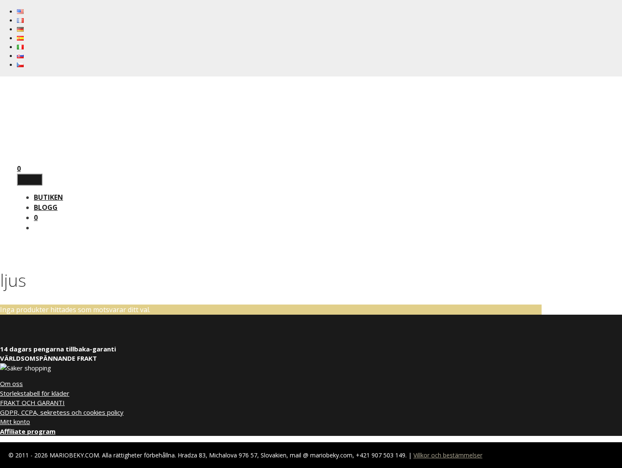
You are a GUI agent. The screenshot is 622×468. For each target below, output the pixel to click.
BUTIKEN (48, 197)
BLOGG (46, 207)
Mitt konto (15, 421)
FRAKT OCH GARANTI (32, 402)
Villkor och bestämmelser (447, 455)
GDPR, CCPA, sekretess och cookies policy (62, 412)
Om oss (11, 383)
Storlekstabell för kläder (34, 393)
